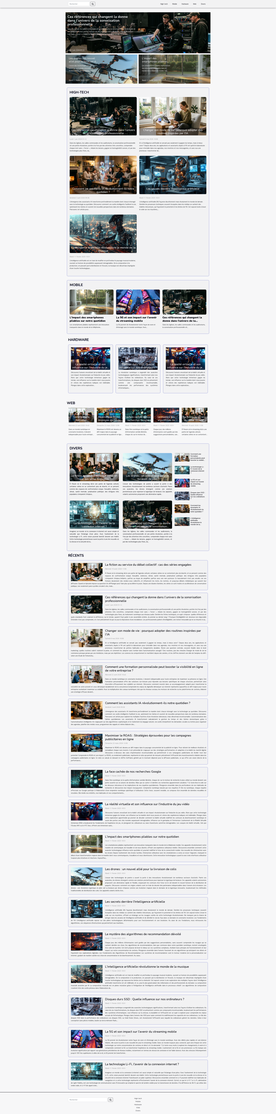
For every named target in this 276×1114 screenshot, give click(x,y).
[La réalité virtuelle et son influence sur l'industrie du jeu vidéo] (90, 358)
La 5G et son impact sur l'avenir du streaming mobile (136, 319)
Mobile (174, 4)
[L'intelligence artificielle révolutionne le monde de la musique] (103, 233)
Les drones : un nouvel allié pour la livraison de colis (83, 62)
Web (194, 4)
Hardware (185, 4)
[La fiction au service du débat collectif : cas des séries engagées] (194, 415)
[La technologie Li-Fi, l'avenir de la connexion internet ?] (94, 515)
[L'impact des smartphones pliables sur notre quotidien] (174, 69)
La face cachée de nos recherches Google (138, 418)
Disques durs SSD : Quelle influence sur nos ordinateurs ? (138, 366)
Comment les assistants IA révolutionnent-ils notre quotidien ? (103, 190)
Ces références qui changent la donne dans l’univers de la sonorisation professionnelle (97, 20)
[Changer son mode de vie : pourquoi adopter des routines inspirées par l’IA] (172, 116)
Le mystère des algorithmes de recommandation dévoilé (166, 421)
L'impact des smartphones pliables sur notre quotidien (154, 62)
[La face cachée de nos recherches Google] (138, 415)
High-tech (164, 4)
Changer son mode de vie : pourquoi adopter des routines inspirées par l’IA (172, 131)
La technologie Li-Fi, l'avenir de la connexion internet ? (94, 524)
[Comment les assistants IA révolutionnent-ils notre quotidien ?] (103, 175)
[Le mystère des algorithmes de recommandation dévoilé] (166, 415)
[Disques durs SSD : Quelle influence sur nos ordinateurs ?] (138, 358)
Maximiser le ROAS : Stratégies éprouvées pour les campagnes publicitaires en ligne (110, 421)
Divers (203, 4)
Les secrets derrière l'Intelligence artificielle (172, 189)
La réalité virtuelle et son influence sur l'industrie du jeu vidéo (90, 368)
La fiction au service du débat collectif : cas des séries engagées (194, 421)
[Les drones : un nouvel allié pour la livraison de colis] (101, 69)
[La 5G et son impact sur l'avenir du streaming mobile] (138, 302)
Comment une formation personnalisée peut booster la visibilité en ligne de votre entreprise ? (198, 459)
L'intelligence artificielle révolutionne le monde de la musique (103, 249)
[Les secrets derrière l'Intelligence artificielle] (172, 175)
